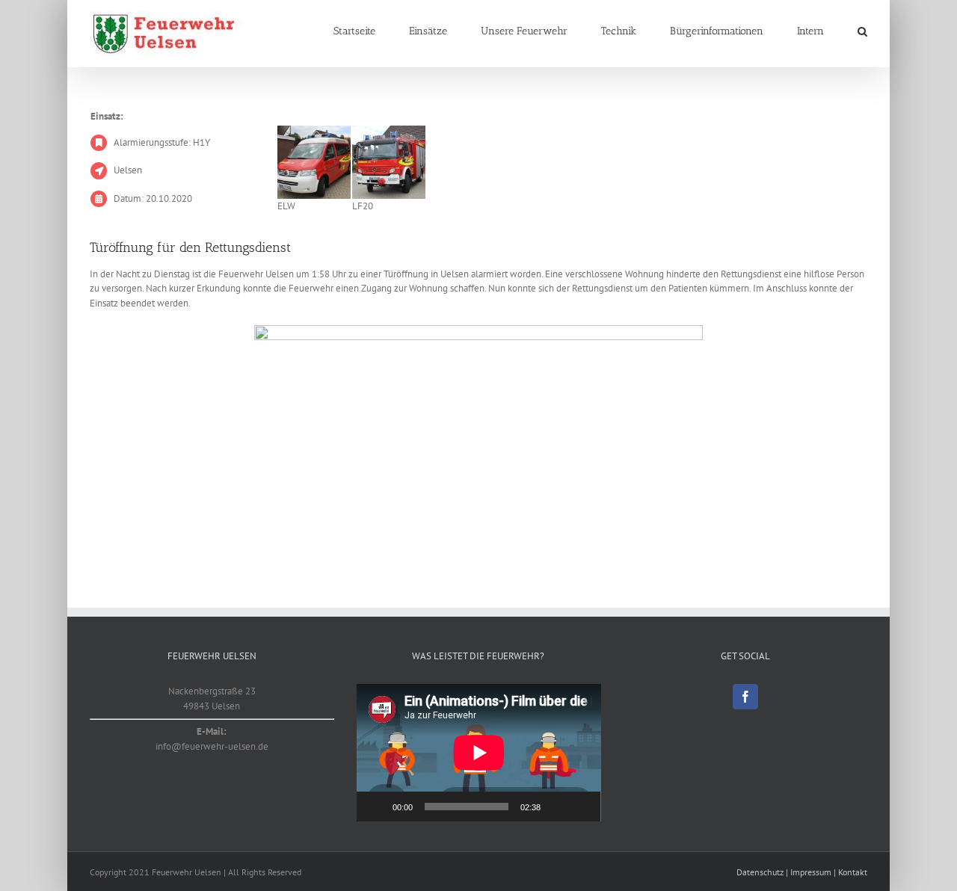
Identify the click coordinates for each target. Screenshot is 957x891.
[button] (862, 31)
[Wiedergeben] (376, 806)
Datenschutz (760, 872)
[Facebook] (745, 696)
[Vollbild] (580, 806)
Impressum (810, 872)
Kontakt (852, 872)
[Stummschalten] (557, 806)
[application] (479, 752)
